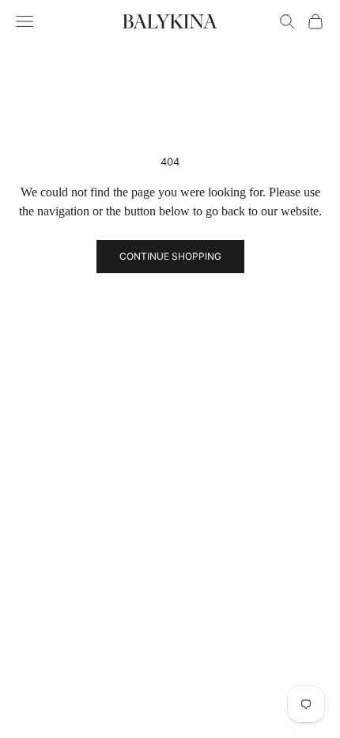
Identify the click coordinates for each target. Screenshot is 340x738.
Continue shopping (170, 256)
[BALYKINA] (170, 21)
